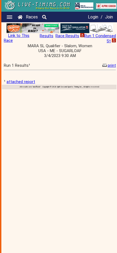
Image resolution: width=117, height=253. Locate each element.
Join (109, 17)
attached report (21, 81)
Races (32, 17)
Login (93, 17)
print (112, 65)
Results (46, 35)
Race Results (67, 35)
